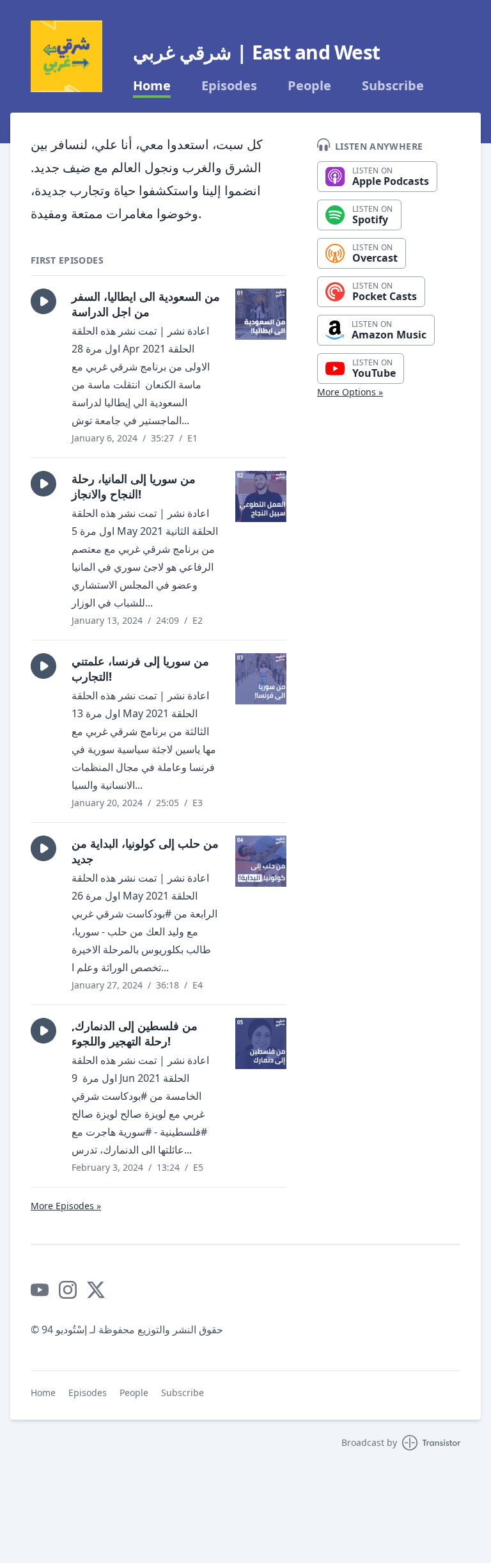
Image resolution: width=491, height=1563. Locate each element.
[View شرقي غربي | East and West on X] (96, 1290)
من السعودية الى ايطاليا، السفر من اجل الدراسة (146, 304)
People (309, 85)
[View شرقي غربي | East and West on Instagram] (68, 1290)
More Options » (350, 392)
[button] (43, 301)
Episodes (229, 85)
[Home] (66, 56)
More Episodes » (66, 1206)
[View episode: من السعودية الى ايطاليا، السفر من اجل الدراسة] (260, 314)
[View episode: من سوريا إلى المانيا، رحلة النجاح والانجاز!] (260, 496)
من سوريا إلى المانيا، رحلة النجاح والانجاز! (134, 486)
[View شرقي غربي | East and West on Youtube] (40, 1290)
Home (152, 85)
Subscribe (393, 85)
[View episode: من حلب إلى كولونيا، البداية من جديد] (260, 861)
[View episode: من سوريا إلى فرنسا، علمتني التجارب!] (260, 678)
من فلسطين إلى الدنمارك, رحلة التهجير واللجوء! (135, 1033)
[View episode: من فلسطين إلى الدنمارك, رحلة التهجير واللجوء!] (260, 1043)
